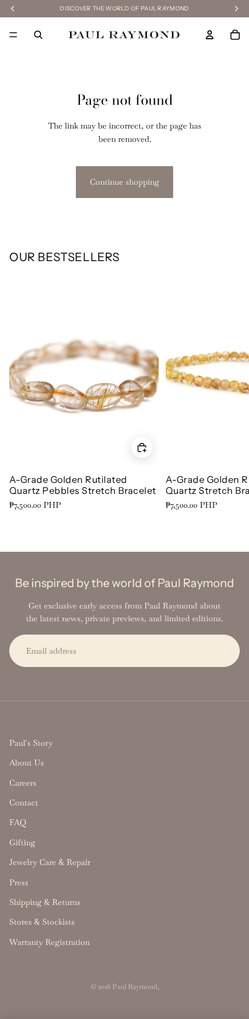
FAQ (17, 822)
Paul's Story (31, 743)
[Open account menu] (209, 34)
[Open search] (38, 34)
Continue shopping (124, 182)
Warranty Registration (49, 942)
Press (18, 882)
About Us (26, 762)
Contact (23, 802)
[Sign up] (224, 651)
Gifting (22, 842)
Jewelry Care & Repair (49, 862)
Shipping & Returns (44, 902)
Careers (22, 783)
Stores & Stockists (42, 922)
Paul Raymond (135, 986)
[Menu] (13, 34)
